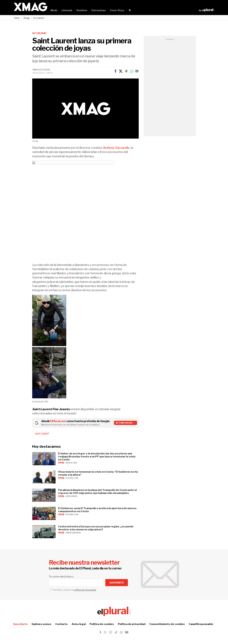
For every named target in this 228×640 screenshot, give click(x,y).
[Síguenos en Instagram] (110, 632)
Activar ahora (124, 423)
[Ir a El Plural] (206, 10)
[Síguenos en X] (105, 632)
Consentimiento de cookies (167, 624)
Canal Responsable (201, 624)
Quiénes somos (41, 624)
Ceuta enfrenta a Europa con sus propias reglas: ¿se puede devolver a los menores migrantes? (96, 528)
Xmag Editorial (41, 69)
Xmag (27, 18)
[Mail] (137, 71)
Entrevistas (98, 10)
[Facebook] (115, 71)
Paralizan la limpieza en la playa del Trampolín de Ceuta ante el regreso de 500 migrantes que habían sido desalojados (97, 492)
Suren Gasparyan (73, 533)
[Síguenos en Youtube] (126, 632)
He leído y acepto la (74, 589)
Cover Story (117, 10)
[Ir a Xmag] (30, 7)
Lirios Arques (71, 496)
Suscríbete (20, 624)
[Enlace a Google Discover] (126, 71)
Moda (54, 10)
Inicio (17, 18)
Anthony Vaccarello (116, 147)
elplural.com (71, 478)
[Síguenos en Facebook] (100, 632)
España (61, 463)
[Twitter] (120, 71)
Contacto (61, 624)
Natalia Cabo (71, 463)
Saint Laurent (42, 433)
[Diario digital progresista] (114, 611)
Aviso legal (79, 624)
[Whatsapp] (131, 71)
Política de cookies (102, 624)
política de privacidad (85, 589)
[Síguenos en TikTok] (116, 632)
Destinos (81, 10)
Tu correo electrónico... (61, 576)
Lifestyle (66, 10)
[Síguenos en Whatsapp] (121, 632)
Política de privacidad (131, 624)
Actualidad (39, 33)
